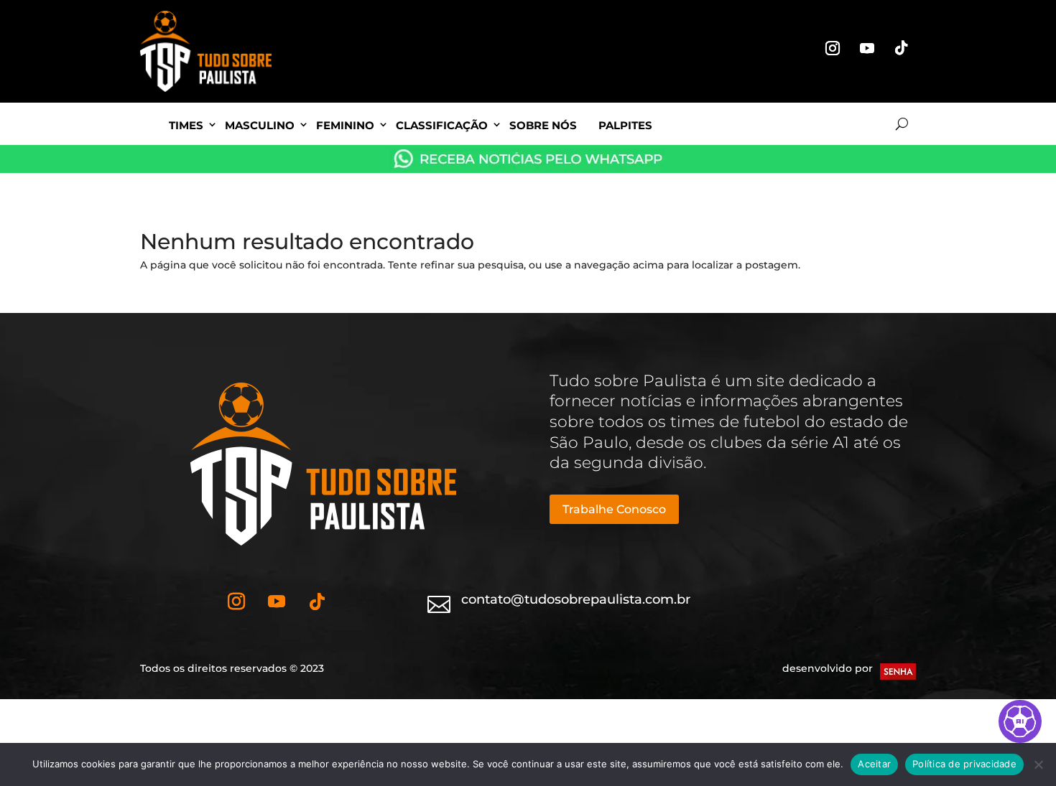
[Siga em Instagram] (832, 48)
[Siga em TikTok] (901, 48)
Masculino (260, 125)
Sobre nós (543, 125)
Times (186, 125)
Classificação (442, 125)
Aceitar (874, 763)
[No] (1038, 764)
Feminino (345, 125)
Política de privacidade (964, 763)
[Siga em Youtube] (867, 48)
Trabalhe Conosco (614, 509)
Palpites (625, 125)
